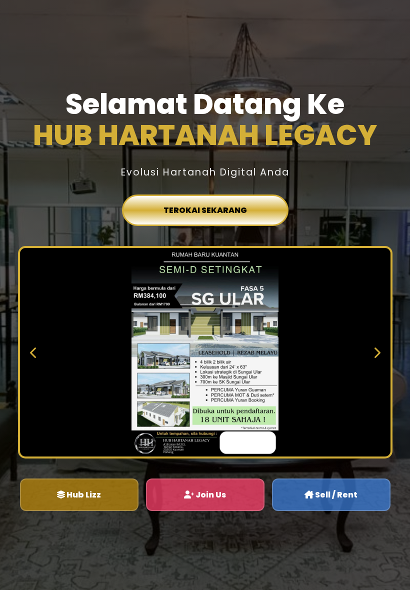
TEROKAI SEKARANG (205, 210)
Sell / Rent (336, 494)
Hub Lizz (83, 494)
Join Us (210, 494)
